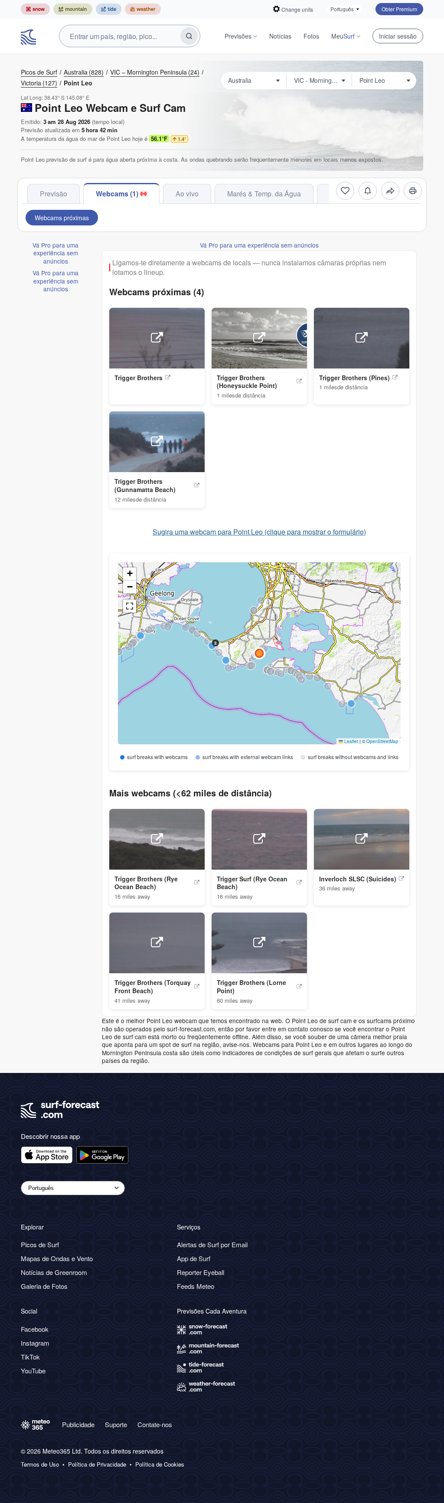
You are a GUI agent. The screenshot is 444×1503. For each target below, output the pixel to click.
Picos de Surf (39, 72)
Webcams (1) (117, 194)
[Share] (390, 191)
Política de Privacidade (97, 1464)
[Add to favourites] (345, 191)
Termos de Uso (40, 1464)
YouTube (33, 1370)
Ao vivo (187, 194)
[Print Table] (413, 191)
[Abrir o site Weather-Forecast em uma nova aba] (143, 9)
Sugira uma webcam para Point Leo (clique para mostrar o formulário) (259, 532)
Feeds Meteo (195, 1286)
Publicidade (78, 1424)
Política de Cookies (159, 1464)
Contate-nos (154, 1424)
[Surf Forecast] (29, 36)
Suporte (116, 1424)
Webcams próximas (62, 217)
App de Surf (193, 1258)
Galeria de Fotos (44, 1286)
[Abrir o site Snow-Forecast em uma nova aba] (35, 9)
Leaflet (350, 741)
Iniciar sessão (398, 36)
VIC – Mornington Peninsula (154, 72)
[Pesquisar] (189, 36)
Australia (84, 72)
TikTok (30, 1356)
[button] (263, 649)
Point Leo (78, 82)
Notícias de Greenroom (54, 1272)
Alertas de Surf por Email (212, 1244)
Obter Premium (399, 9)
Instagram (35, 1342)
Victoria (39, 82)
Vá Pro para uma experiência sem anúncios (55, 253)
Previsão (53, 194)
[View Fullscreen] (129, 606)
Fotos (311, 36)
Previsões (238, 36)
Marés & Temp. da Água (264, 194)
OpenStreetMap (382, 741)
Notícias (280, 36)
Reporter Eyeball (200, 1272)
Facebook (35, 1328)
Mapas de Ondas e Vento (57, 1258)
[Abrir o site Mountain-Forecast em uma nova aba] (72, 9)
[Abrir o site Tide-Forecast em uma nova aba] (108, 9)
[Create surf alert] (368, 191)
